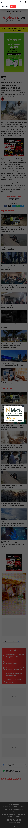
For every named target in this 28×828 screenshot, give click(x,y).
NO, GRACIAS (5, 6)
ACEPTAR (13, 6)
